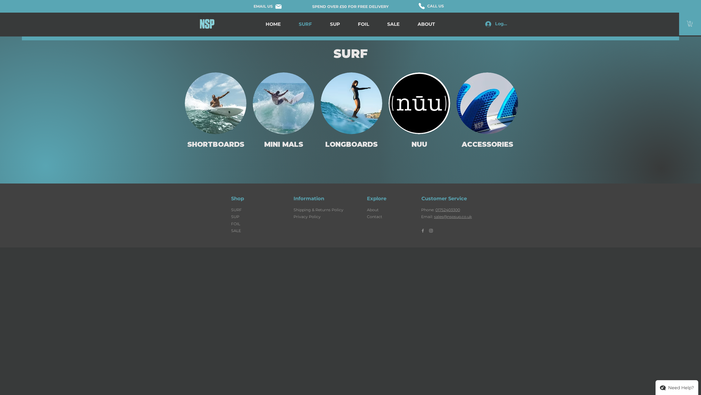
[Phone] (421, 6)
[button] (690, 24)
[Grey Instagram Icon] (431, 230)
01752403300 (447, 209)
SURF (236, 209)
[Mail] (278, 6)
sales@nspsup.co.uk (453, 216)
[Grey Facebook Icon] (422, 230)
